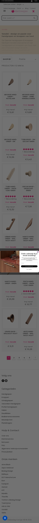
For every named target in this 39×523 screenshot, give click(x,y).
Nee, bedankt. (29, 269)
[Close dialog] (38, 252)
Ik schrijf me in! (29, 266)
